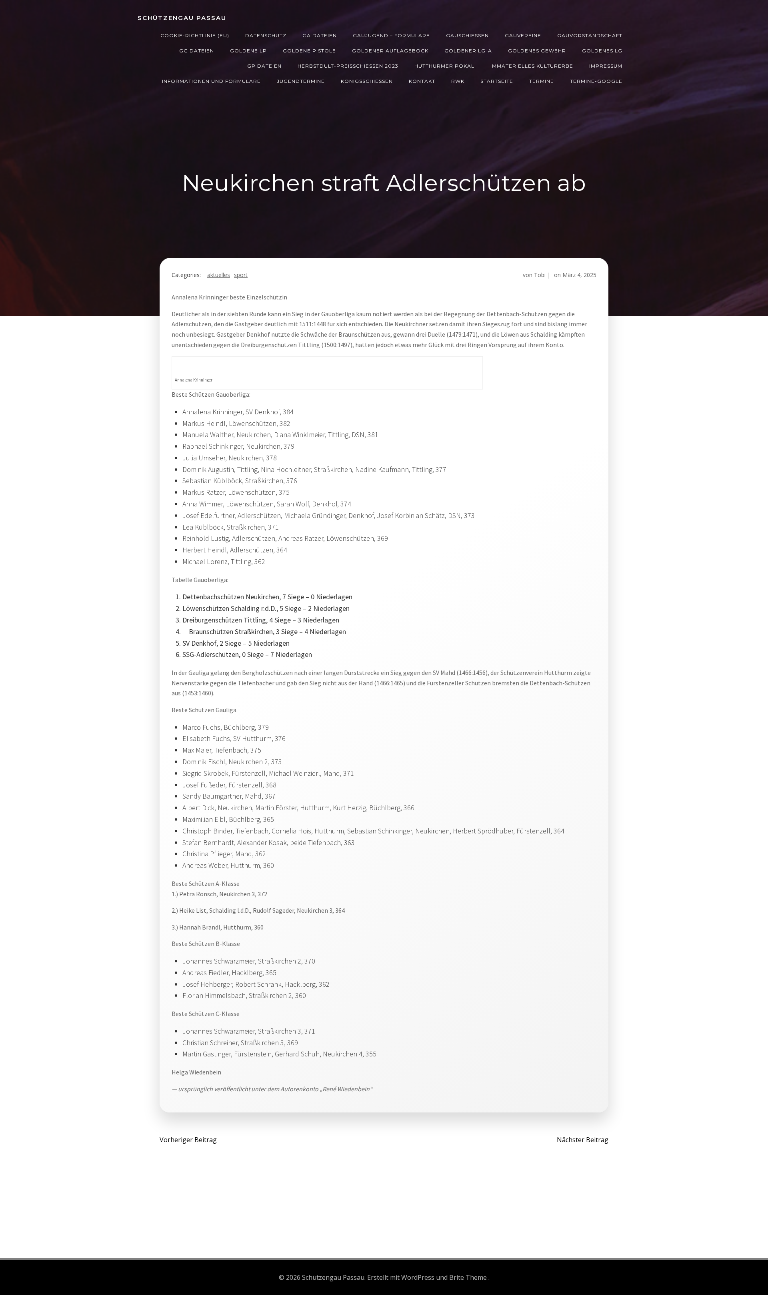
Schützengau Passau (182, 18)
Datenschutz (265, 35)
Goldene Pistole (309, 51)
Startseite (496, 81)
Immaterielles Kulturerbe (531, 66)
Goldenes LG (602, 51)
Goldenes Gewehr (537, 51)
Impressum (605, 66)
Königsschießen (367, 81)
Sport (241, 275)
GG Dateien (196, 51)
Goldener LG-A (468, 51)
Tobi (540, 275)
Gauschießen (467, 35)
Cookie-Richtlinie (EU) (194, 35)
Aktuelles (218, 275)
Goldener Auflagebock (390, 51)
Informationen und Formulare (211, 81)
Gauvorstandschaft (589, 35)
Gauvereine (523, 35)
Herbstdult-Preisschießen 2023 (348, 66)
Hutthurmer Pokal (444, 66)
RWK (457, 81)
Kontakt (422, 81)
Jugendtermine (301, 81)
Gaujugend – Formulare (391, 35)
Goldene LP (248, 51)
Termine (541, 81)
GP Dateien (264, 66)
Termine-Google (596, 81)
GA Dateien (319, 35)
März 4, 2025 (579, 275)
